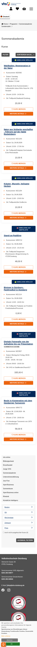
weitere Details (17, 114)
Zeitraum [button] (8, 523)
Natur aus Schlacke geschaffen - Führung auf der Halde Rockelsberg (18, 131)
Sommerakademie (25, 24)
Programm (13, 24)
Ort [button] (6, 512)
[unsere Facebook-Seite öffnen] (2, 590)
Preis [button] (6, 528)
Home (5, 24)
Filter (5, 54)
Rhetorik (6, 496)
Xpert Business (8, 485)
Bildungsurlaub (8, 461)
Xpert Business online (10, 492)
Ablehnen (10, 640)
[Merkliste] (17, 9)
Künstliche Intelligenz (10, 500)
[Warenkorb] (24, 9)
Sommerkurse (8, 488)
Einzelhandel (7, 465)
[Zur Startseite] (11, 4)
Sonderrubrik (6, 26)
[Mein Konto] (11, 9)
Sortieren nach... (25, 54)
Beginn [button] (7, 507)
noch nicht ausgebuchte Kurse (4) (16, 532)
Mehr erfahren (5, 636)
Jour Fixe (6, 481)
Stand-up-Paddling (12, 235)
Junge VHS (7, 469)
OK (12, 644)
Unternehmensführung (11, 477)
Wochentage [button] (9, 517)
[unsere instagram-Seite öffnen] (8, 590)
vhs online (6, 457)
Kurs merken (19, 109)
